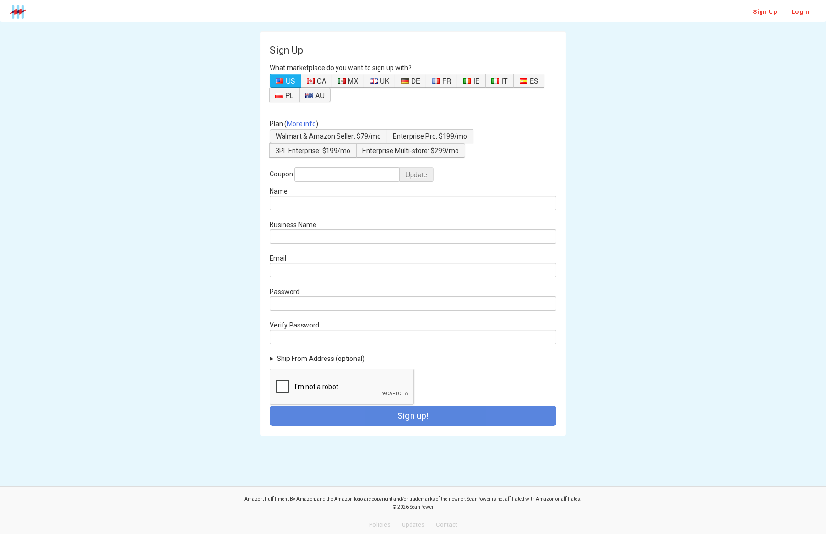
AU (320, 95)
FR (446, 81)
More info (301, 124)
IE (476, 81)
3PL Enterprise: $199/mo (312, 150)
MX (353, 81)
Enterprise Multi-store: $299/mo (410, 150)
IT (504, 81)
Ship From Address (321, 358)
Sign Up (765, 11)
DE (415, 81)
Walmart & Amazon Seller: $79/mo (328, 136)
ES (534, 81)
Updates (413, 524)
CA (321, 81)
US (290, 81)
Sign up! (413, 416)
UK (384, 81)
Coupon (281, 174)
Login (800, 11)
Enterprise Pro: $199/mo (430, 136)
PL (289, 95)
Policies (380, 524)
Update (416, 174)
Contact (446, 524)
